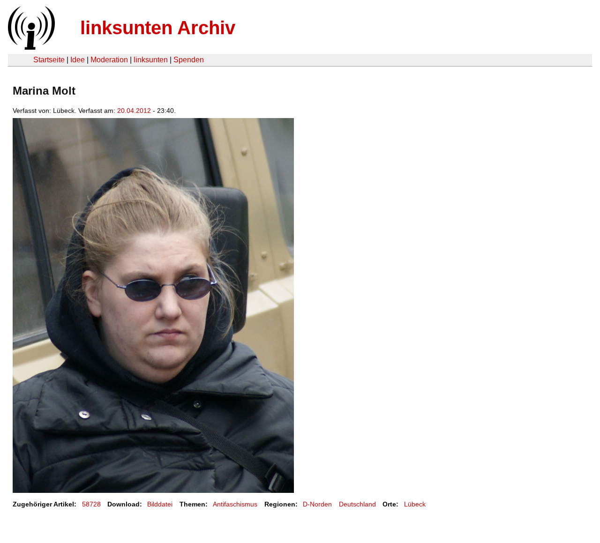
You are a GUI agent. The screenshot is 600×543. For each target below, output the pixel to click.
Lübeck (415, 504)
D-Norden (317, 504)
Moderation (109, 60)
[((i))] (30, 47)
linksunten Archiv (157, 27)
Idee (77, 60)
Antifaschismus (235, 504)
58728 (91, 504)
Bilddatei (159, 504)
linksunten (151, 60)
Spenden (188, 60)
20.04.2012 (134, 110)
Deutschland (357, 504)
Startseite (49, 60)
